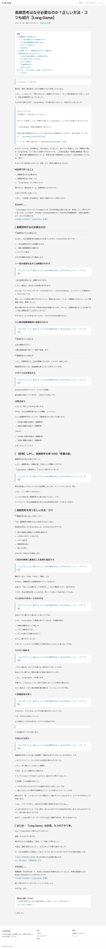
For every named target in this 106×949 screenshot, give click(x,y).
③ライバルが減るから (28, 45)
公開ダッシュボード (78, 933)
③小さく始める (26, 62)
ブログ (80, 3)
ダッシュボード (91, 3)
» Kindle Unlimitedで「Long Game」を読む (31, 219)
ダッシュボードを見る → (25, 905)
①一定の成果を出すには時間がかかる (33, 39)
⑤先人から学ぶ (26, 67)
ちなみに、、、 (25, 73)
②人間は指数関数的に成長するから (32, 42)
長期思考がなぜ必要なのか (28, 37)
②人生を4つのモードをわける (31, 59)
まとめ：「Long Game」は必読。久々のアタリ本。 (36, 70)
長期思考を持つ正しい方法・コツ (30, 53)
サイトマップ (41, 936)
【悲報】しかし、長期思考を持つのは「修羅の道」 (35, 51)
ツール (101, 3)
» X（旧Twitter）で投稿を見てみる (28, 860)
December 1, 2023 (59, 142)
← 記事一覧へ (19, 913)
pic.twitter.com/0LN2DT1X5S (34, 136)
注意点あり (24, 48)
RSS (38, 939)
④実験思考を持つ (26, 64)
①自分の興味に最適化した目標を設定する (34, 56)
